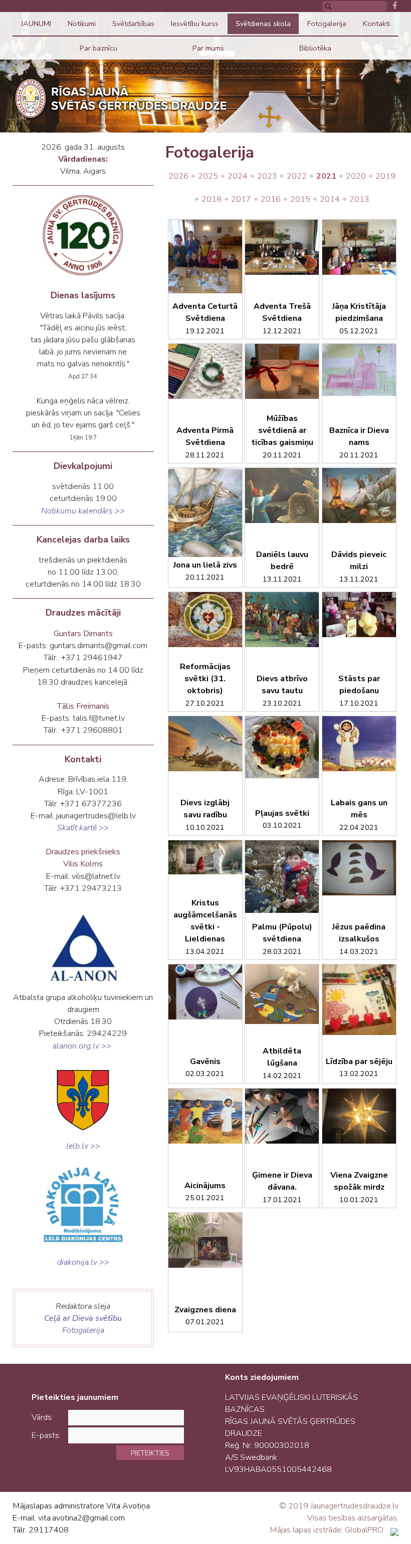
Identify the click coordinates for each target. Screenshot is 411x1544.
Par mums (208, 48)
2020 (356, 176)
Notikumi (82, 24)
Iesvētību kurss (195, 24)
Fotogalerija (326, 24)
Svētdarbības (133, 24)
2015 (300, 199)
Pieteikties (150, 1453)
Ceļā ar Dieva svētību (83, 1318)
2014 (330, 199)
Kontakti (376, 24)
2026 (178, 176)
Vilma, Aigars (83, 171)
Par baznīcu (98, 48)
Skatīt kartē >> (83, 827)
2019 (385, 176)
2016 (271, 199)
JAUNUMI (36, 24)
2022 (297, 176)
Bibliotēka (315, 48)
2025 (208, 176)
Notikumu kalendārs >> (83, 511)
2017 (241, 199)
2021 (326, 176)
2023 (267, 176)
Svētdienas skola (263, 24)
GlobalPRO (364, 1529)
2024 (238, 176)
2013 (359, 199)
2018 (211, 199)
